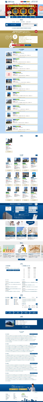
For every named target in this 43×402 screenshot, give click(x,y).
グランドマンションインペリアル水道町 (32, 339)
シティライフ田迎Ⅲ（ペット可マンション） (18, 66)
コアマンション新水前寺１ (20, 340)
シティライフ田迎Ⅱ (31, 368)
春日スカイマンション (26, 357)
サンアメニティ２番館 (25, 345)
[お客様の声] (21, 223)
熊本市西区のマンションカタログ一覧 (34, 353)
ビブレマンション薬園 (8, 339)
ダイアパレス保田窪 (23, 351)
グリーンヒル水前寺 (26, 339)
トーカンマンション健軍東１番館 (19, 345)
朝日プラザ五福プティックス (13, 339)
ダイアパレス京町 (23, 335)
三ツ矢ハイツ (19, 351)
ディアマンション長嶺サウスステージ (13, 351)
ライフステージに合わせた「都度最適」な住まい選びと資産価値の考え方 (12, 282)
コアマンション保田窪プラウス (16, 350)
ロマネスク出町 (11, 357)
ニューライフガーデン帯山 (8, 345)
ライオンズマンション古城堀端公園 (20, 339)
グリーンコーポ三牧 (25, 179)
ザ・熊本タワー (29, 356)
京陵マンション (28, 335)
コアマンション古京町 (31, 357)
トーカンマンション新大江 (15, 340)
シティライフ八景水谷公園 (25, 378)
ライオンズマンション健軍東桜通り (20, 346)
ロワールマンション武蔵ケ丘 (30, 378)
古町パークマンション (8, 361)
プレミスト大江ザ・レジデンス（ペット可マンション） (19, 100)
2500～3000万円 (24, 300)
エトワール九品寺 (15, 335)
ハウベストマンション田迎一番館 (8, 368)
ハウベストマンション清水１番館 (8, 378)
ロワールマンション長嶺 (34, 346)
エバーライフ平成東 (34, 367)
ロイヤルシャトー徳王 (15, 120)
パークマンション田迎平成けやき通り (23, 367)
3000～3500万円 (29, 300)
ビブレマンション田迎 (18, 368)
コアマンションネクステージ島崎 (8, 356)
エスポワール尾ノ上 (13, 345)
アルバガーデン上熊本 (25, 356)
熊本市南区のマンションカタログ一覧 (34, 363)
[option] (21, 10)
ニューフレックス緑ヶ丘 (15, 378)
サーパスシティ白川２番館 (30, 345)
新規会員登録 (7, 394)
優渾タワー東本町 (28, 350)
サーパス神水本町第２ (26, 340)
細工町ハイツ (11, 335)
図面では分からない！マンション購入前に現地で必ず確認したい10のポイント (29, 289)
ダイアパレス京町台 (15, 357)
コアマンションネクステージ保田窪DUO (9, 350)
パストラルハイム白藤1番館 (29, 367)
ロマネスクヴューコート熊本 (21, 357)
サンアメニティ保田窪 (8, 346)
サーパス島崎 (14, 356)
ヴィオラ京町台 (7, 357)
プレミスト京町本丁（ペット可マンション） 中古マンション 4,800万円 (12, 268)
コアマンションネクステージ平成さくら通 (25, 368)
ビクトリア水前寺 (32, 335)
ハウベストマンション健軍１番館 (29, 351)
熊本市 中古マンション (6, 18)
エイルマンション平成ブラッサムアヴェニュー (10, 367)
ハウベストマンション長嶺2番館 (13, 346)
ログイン (14, 394)
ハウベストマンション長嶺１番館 (27, 346)
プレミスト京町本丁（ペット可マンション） (18, 127)
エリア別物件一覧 (7, 397)
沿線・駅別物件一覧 (15, 397)
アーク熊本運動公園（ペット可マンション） (18, 73)
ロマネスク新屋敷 (15, 93)
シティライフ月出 (7, 351)
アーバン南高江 (14, 368)
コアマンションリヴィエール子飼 (31, 340)
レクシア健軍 (32, 350)
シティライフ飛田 (19, 378)
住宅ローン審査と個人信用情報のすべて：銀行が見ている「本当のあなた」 (12, 291)
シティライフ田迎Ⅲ (16, 367)
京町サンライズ (7, 335)
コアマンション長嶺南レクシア (23, 350)
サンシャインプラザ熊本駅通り (19, 356)
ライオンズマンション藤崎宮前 (8, 340)
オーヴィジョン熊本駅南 (34, 356)
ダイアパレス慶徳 (19, 335)
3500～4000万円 (33, 300)
